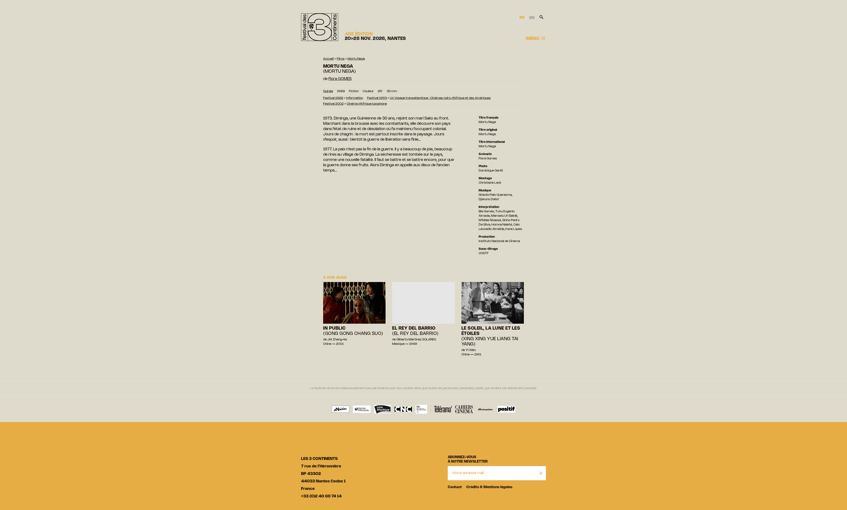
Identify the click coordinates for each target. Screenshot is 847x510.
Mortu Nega (356, 59)
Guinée (328, 91)
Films (341, 59)
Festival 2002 (333, 104)
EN (531, 18)
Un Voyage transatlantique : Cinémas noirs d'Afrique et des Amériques (440, 98)
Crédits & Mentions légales (489, 487)
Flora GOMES (340, 79)
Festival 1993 (377, 98)
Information (354, 98)
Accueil (328, 59)
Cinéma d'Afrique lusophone (367, 104)
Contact (455, 487)
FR (522, 18)
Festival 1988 (333, 98)
